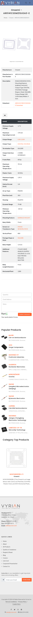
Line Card (6, 561)
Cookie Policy (16, 604)
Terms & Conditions (11, 601)
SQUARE (20, 238)
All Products (6, 547)
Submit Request (25, 314)
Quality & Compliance (9, 549)
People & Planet (8, 552)
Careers (5, 558)
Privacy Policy (22, 601)
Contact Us (6, 566)
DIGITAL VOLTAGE (24, 144)
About (5, 544)
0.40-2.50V (21, 139)
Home (5, 17)
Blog (4, 555)
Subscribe (27, 579)
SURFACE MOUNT (24, 218)
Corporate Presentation (10, 563)
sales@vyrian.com (11, 525)
